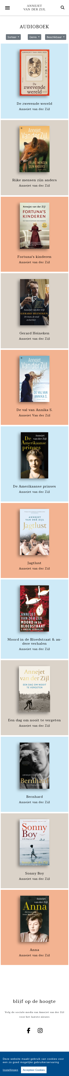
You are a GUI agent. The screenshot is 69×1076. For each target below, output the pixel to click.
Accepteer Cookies (34, 1069)
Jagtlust (34, 563)
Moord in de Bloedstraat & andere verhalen (35, 642)
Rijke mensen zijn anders (34, 180)
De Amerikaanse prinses (34, 486)
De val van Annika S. (35, 410)
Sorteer (12, 37)
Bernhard (34, 797)
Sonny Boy (34, 873)
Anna (34, 950)
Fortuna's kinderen (34, 257)
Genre (33, 37)
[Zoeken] (62, 7)
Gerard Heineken (34, 333)
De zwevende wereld (34, 104)
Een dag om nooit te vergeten (34, 720)
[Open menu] (7, 8)
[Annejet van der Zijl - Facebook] (29, 1030)
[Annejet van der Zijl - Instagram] (40, 1030)
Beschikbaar (54, 37)
